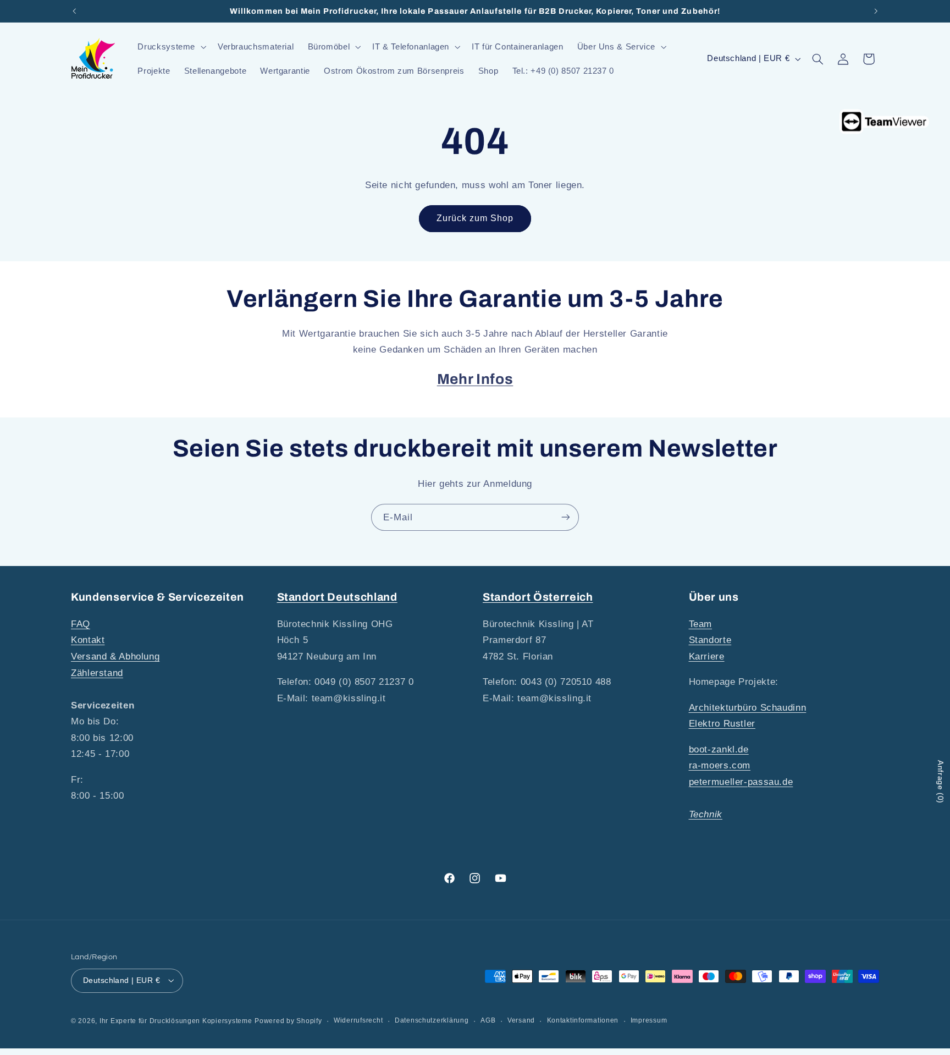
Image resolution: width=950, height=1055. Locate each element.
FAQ (80, 623)
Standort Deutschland (337, 597)
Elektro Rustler (722, 723)
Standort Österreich (538, 597)
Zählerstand (97, 672)
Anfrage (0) (940, 782)
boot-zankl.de (719, 749)
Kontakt (87, 640)
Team (700, 623)
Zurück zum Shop (475, 218)
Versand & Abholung (115, 656)
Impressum (649, 1020)
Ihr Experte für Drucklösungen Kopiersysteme (176, 1020)
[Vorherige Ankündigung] (74, 11)
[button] (171, 47)
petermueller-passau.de (741, 781)
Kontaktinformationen (583, 1020)
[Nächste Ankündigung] (876, 11)
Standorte (710, 640)
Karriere (707, 656)
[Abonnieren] (565, 517)
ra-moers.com (720, 765)
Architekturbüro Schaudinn (748, 707)
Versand (521, 1020)
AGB (487, 1020)
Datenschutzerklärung (432, 1020)
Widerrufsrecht (358, 1020)
